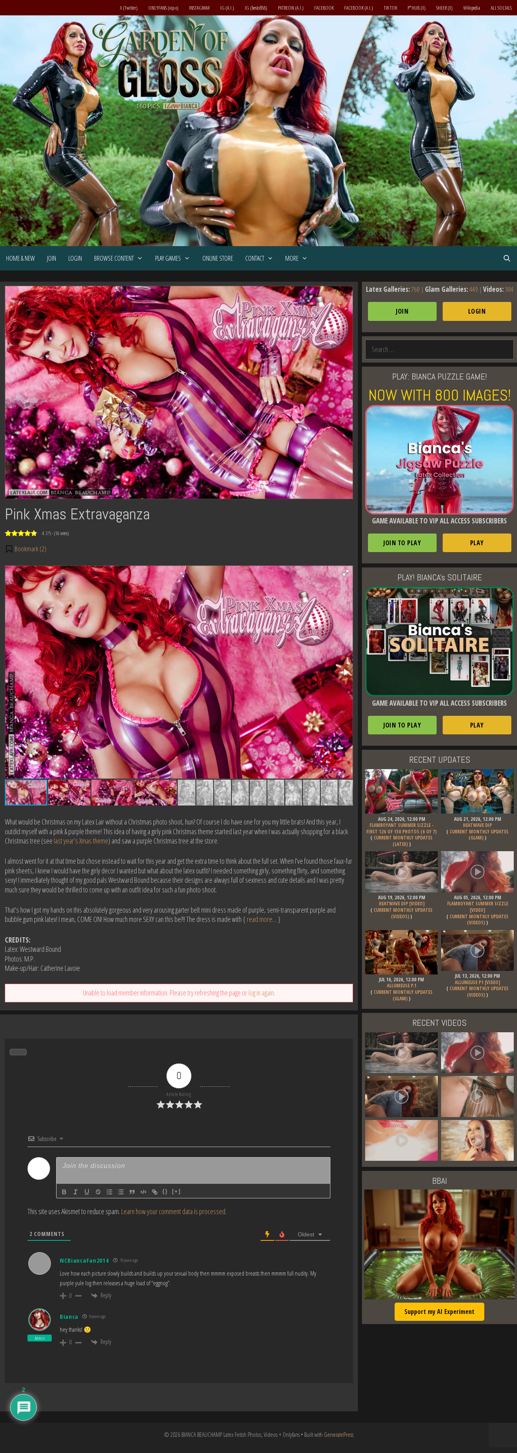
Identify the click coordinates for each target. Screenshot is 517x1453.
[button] (25, 549)
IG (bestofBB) (256, 7)
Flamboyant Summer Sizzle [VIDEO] (477, 906)
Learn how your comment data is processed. (174, 1211)
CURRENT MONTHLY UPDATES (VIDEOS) (403, 913)
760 (415, 289)
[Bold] (64, 1192)
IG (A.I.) (227, 7)
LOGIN (75, 258)
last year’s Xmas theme (81, 841)
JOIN (51, 258)
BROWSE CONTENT (114, 258)
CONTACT (254, 258)
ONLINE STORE (217, 258)
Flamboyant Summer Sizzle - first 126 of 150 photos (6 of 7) (401, 828)
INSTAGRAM (199, 7)
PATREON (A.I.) (291, 7)
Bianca (69, 1316)
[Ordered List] (109, 1192)
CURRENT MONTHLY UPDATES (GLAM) (479, 834)
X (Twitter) (129, 7)
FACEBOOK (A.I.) (358, 7)
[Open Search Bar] (506, 258)
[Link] (154, 1192)
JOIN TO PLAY (402, 542)
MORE (291, 258)
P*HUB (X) (417, 7)
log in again (261, 992)
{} (165, 1191)
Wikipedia (471, 7)
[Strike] (98, 1192)
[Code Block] (143, 1192)
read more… (262, 919)
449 (473, 289)
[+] (176, 1191)
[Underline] (86, 1192)
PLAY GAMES (168, 258)
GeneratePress (338, 1434)
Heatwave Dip (477, 825)
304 (509, 289)
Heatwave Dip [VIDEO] (402, 903)
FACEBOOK (324, 7)
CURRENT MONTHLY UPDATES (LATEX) (403, 841)
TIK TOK (390, 7)
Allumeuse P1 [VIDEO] (477, 982)
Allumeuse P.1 (401, 985)
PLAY (477, 542)
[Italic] (75, 1192)
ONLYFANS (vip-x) (163, 7)
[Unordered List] (120, 1192)
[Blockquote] (132, 1192)
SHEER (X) (444, 7)
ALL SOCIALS (501, 7)
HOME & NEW (20, 258)
